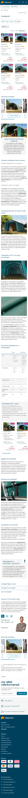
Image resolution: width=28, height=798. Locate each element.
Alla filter (18, 21)
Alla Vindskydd (6, 6)
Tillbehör (15, 6)
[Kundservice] (2, 616)
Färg (7, 21)
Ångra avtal (3, 729)
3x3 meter (11, 200)
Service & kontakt (5, 725)
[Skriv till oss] (7, 616)
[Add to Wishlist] (2, 35)
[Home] (2, 10)
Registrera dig (21, 693)
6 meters (20, 192)
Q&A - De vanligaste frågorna (8, 727)
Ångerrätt (3, 749)
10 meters (5, 193)
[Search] (19, 2)
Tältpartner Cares (5, 738)
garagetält (16, 205)
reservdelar (9, 569)
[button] (23, 2)
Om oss (3, 736)
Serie (11, 21)
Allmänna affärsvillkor (6, 742)
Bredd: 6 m (4, 26)
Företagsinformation (6, 740)
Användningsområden (6, 753)
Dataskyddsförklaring (6, 745)
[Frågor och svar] (11, 616)
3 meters (22, 190)
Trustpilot (3, 676)
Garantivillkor (4, 751)
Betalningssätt (4, 747)
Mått (3, 21)
